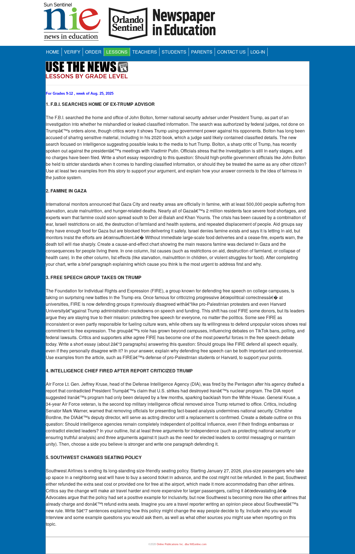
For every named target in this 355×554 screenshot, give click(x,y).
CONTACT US (231, 52)
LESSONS (117, 52)
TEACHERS (144, 52)
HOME (52, 52)
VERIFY (72, 52)
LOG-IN (257, 52)
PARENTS (201, 52)
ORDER (93, 52)
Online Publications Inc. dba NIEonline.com (182, 544)
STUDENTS (174, 52)
